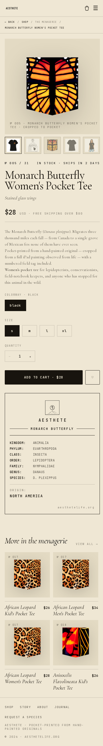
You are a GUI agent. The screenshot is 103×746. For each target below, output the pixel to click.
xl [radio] (64, 331)
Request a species (23, 717)
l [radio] (47, 331)
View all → (87, 544)
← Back (10, 22)
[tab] (13, 145)
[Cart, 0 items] (87, 8)
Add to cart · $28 (43, 377)
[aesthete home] (12, 8)
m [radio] (30, 331)
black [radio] (15, 305)
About (42, 707)
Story (25, 707)
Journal (62, 707)
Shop (25, 22)
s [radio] (12, 331)
